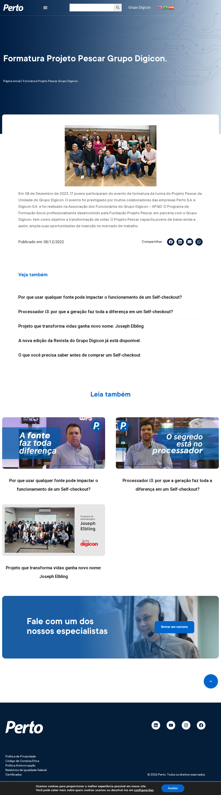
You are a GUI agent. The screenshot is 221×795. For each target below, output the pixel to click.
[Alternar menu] (45, 7)
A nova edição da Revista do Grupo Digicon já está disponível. (79, 340)
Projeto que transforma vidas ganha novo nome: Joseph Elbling (81, 326)
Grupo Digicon (139, 7)
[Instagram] (186, 725)
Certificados (13, 775)
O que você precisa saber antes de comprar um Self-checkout (79, 355)
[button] (170, 242)
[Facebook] (201, 725)
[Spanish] (171, 7)
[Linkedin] (156, 725)
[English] (160, 7)
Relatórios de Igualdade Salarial (26, 770)
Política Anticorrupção (20, 766)
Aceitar (173, 788)
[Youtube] (171, 725)
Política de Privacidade (20, 757)
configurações (143, 790)
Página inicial (12, 81)
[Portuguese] (166, 7)
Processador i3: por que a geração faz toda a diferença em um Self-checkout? (95, 311)
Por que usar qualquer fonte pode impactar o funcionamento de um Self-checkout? (100, 297)
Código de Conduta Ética (22, 761)
